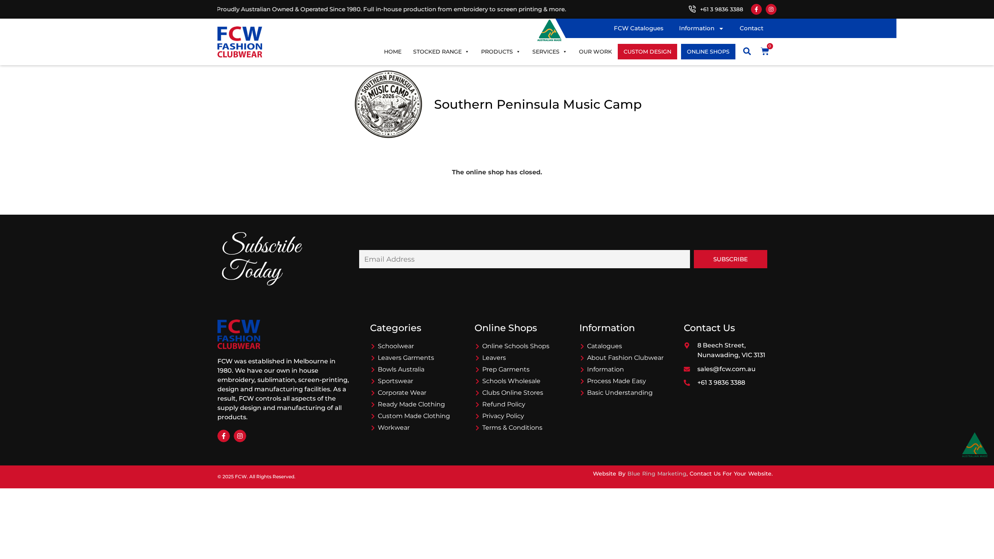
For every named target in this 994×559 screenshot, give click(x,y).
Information (696, 28)
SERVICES (546, 51)
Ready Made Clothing (411, 404)
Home (392, 51)
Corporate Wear (402, 392)
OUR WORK (595, 51)
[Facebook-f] (756, 9)
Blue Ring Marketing (656, 473)
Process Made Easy (616, 381)
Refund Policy (503, 404)
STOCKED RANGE (437, 51)
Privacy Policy (503, 416)
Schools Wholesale (511, 381)
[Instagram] (771, 9)
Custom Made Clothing (414, 416)
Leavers (494, 357)
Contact (751, 28)
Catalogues (604, 346)
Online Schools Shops (515, 346)
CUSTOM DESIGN (647, 51)
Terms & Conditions (512, 427)
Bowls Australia (401, 369)
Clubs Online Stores (512, 392)
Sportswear (395, 381)
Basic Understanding (620, 392)
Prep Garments (506, 369)
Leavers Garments (406, 357)
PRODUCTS (497, 51)
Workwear (394, 427)
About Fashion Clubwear (625, 357)
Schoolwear (396, 346)
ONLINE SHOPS (708, 51)
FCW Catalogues (639, 28)
